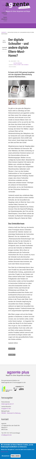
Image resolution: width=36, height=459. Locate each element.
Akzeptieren (6, 456)
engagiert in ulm (6, 408)
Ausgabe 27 (12, 354)
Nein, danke (15, 456)
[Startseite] (18, 5)
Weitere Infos (4, 451)
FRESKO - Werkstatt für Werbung (10, 413)
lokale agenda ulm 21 (7, 404)
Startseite (3, 32)
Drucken (4, 5)
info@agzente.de (6, 435)
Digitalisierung (17, 63)
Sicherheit (12, 348)
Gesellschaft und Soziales (20, 64)
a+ (6, 9)
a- (3, 9)
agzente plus (18, 372)
